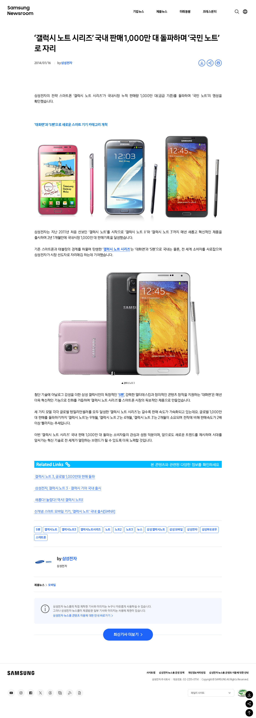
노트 (107, 529)
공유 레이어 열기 (210, 63)
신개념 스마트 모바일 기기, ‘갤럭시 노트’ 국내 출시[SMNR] (74, 511)
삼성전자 (66, 63)
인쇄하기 (218, 63)
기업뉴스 (138, 12)
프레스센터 (209, 12)
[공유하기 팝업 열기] (249, 704)
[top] (249, 713)
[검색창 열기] (237, 11)
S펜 (121, 394)
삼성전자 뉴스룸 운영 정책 (171, 672)
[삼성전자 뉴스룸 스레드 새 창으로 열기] (50, 693)
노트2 (118, 529)
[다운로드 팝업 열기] (249, 695)
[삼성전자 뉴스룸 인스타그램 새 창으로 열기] (21, 693)
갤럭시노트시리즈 (91, 529)
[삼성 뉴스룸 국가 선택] (245, 11)
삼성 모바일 (176, 529)
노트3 (129, 529)
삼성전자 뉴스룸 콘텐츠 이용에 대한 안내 (229, 672)
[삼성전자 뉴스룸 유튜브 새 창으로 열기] (11, 693)
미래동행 (185, 12)
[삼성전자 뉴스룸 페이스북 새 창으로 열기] (30, 693)
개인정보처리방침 (197, 672)
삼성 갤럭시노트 (156, 529)
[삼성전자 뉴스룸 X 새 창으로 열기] (40, 693)
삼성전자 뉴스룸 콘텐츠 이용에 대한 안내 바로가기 (81, 615)
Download (201, 63)
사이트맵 (151, 672)
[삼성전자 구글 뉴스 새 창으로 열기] (79, 693)
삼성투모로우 (209, 529)
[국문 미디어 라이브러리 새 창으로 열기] (60, 693)
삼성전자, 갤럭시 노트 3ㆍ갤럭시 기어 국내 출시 (67, 488)
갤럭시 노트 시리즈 (116, 249)
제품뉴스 (161, 12)
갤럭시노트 (51, 529)
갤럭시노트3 (69, 529)
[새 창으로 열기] (243, 693)
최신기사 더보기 (126, 634)
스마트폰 (41, 537)
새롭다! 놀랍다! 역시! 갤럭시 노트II (58, 500)
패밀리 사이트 (197, 693)
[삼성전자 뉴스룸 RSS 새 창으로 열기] (69, 693)
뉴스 (139, 529)
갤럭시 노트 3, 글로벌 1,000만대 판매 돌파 (64, 476)
